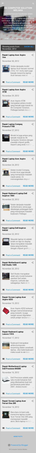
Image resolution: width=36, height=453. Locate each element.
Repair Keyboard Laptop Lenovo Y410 (12, 333)
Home (7, 38)
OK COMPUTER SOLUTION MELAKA (18, 9)
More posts (18, 436)
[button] (32, 55)
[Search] (33, 4)
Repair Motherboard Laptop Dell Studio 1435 (14, 263)
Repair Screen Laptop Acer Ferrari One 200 (14, 402)
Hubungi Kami (17, 38)
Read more (28, 82)
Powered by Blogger (19, 445)
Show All (29, 46)
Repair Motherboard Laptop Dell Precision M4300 (14, 367)
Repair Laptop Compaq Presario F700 (12, 125)
